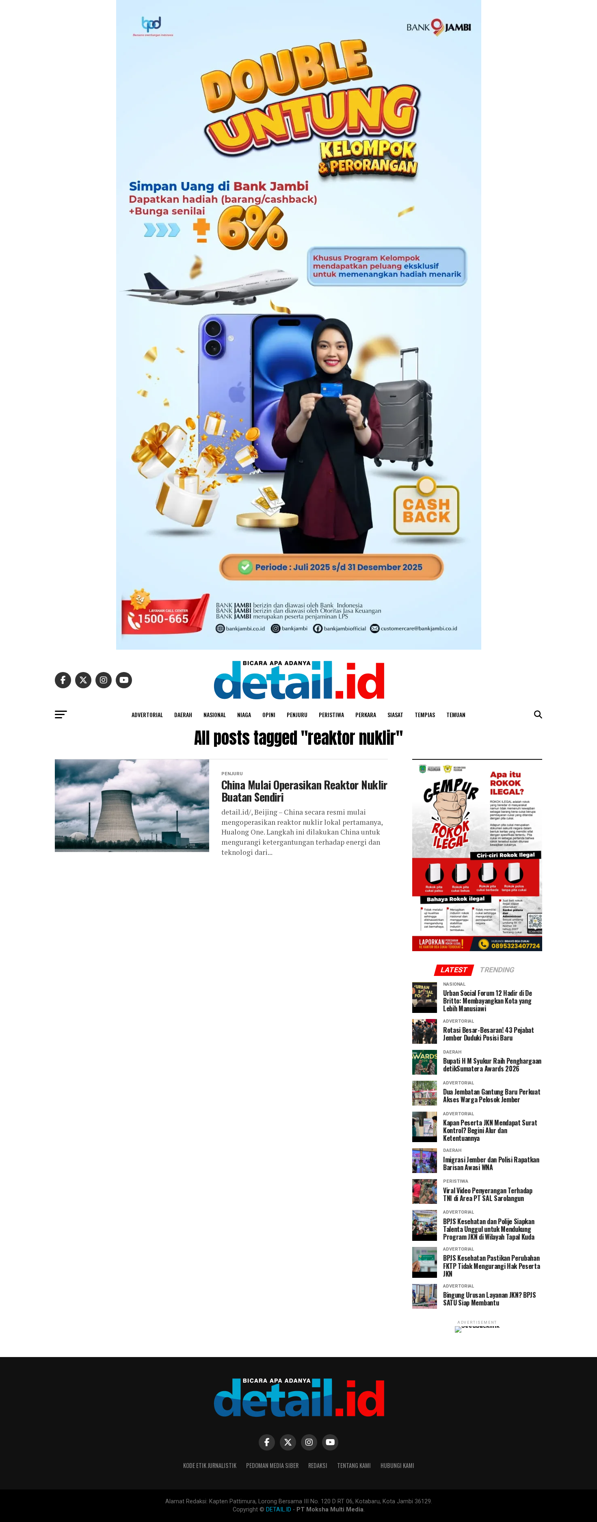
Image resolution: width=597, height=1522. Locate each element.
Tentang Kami (354, 1465)
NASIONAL (214, 714)
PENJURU (297, 714)
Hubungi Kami (397, 1465)
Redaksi (317, 1465)
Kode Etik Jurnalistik (209, 1465)
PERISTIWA (331, 714)
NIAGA (244, 714)
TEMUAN (455, 714)
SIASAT (395, 714)
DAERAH (183, 714)
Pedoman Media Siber (272, 1465)
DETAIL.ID (278, 1509)
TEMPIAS (425, 714)
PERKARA (365, 714)
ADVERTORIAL (147, 714)
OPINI (268, 714)
